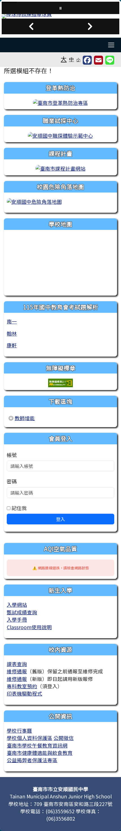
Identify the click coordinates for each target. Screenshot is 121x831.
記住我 (18, 507)
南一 (12, 321)
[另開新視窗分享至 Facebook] (87, 60)
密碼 (12, 481)
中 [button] (71, 59)
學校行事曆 (19, 730)
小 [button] (78, 59)
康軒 (12, 345)
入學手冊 (17, 619)
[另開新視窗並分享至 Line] (109, 60)
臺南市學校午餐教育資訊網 (37, 745)
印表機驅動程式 (24, 693)
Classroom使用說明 (29, 627)
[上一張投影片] (31, 26)
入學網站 (17, 604)
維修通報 (17, 671)
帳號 (12, 454)
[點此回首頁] (60, 16)
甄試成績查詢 (22, 612)
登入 (60, 519)
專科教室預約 (22, 686)
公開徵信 (63, 737)
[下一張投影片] (89, 26)
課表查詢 (17, 663)
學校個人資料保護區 (29, 737)
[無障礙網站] (60, 382)
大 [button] (64, 59)
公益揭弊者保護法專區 (32, 760)
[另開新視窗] (60, 102)
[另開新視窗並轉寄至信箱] (98, 60)
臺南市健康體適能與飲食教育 (40, 752)
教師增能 (25, 418)
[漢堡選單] (111, 44)
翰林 (12, 333)
